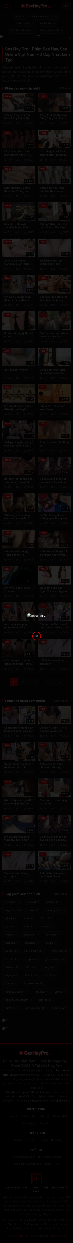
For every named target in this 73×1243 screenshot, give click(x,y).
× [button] (36, 635)
